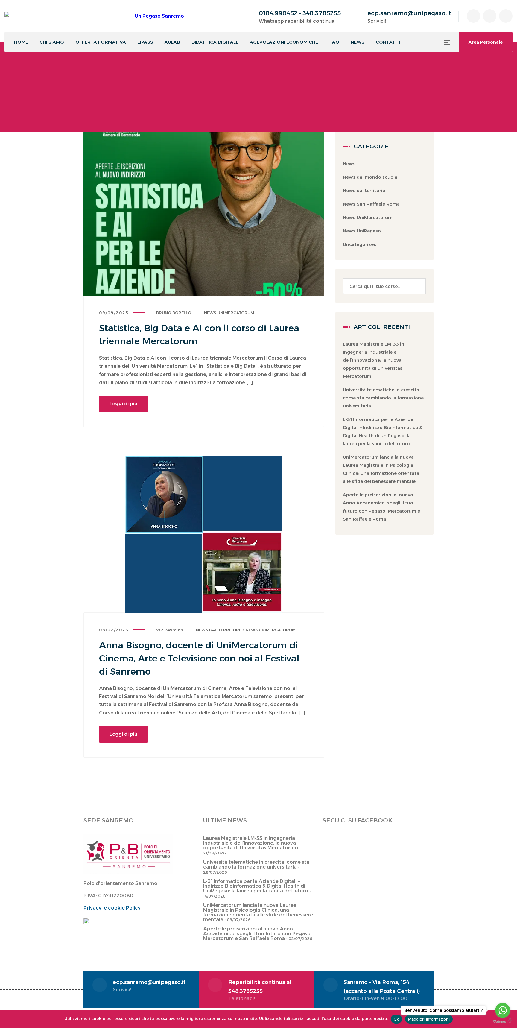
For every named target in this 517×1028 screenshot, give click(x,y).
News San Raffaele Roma (371, 204)
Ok (396, 1019)
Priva (89, 908)
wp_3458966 (169, 629)
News (349, 163)
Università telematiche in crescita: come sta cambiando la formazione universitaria (383, 398)
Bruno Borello (173, 312)
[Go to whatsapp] (502, 1010)
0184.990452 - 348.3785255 (300, 13)
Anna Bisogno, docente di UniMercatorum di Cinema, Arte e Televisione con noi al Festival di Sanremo (199, 658)
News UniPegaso (362, 231)
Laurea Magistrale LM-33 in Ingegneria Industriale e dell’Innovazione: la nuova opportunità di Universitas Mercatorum (373, 360)
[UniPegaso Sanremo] (94, 16)
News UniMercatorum (229, 312)
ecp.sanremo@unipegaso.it (409, 13)
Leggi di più (123, 404)
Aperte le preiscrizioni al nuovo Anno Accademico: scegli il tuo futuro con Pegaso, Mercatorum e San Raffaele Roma (257, 933)
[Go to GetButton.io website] (502, 1022)
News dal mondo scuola (370, 177)
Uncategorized (360, 244)
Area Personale (486, 42)
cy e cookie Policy (118, 908)
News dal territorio (220, 629)
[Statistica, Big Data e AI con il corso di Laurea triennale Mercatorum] (203, 214)
